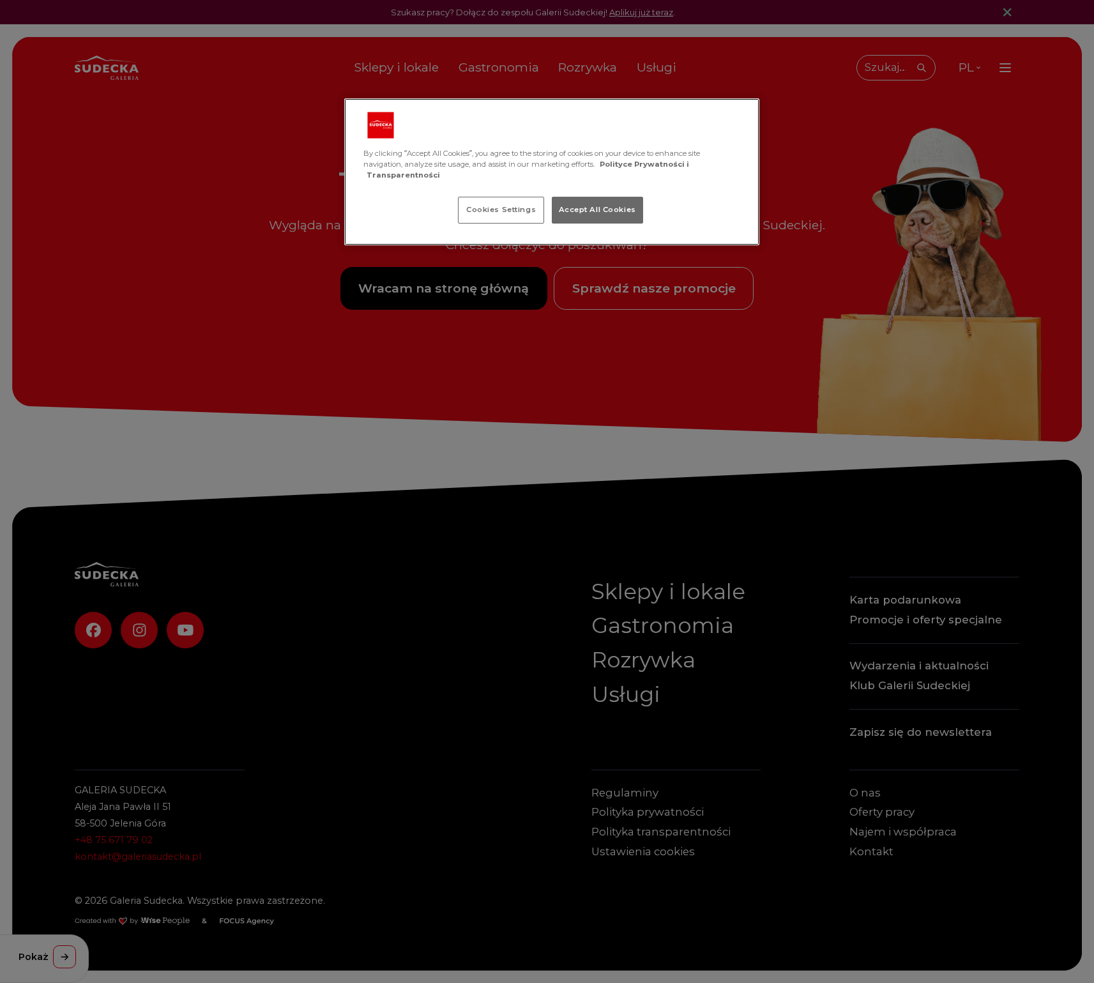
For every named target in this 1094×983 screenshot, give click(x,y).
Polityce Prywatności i (644, 164)
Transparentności (403, 175)
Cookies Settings (501, 209)
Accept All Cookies (597, 209)
